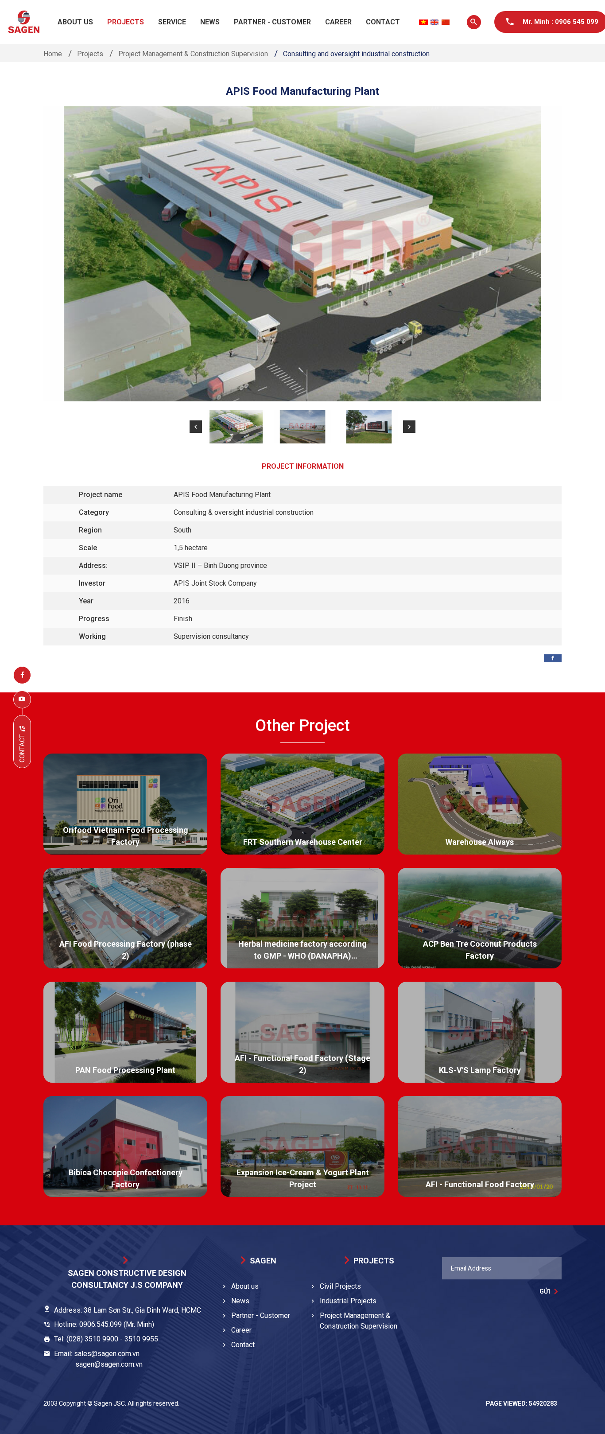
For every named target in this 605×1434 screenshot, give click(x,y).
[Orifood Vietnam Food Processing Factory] (125, 804)
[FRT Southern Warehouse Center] (302, 804)
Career (338, 22)
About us (75, 22)
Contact (383, 22)
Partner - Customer (272, 22)
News (210, 22)
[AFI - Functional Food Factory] (480, 1146)
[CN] (445, 22)
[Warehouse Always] (480, 804)
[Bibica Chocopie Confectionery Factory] (125, 1146)
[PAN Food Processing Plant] (125, 1032)
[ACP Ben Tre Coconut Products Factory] (480, 918)
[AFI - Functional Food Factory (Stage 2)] (302, 1032)
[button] (196, 426)
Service (172, 22)
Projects (125, 22)
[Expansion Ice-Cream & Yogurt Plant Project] (302, 1146)
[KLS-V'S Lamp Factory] (480, 1032)
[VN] (423, 22)
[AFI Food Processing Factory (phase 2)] (125, 918)
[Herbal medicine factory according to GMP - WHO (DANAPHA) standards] (302, 918)
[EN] (434, 22)
